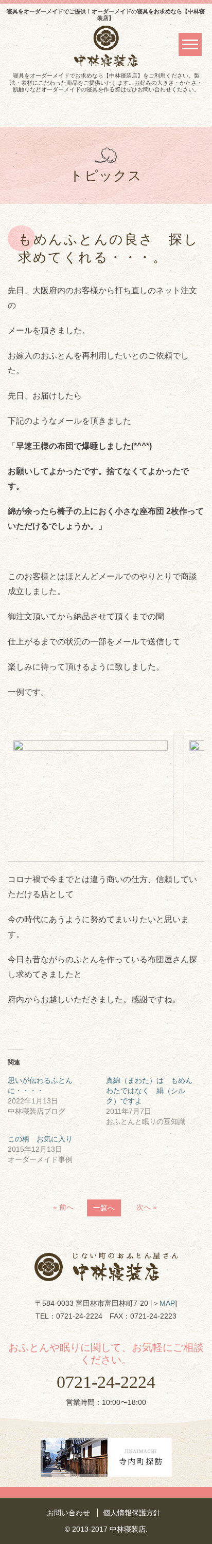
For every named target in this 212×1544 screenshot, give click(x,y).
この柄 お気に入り (40, 1139)
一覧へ (104, 1208)
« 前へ (63, 1207)
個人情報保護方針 (132, 1513)
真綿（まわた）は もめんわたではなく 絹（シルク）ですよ (149, 1090)
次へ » (146, 1207)
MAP (167, 1303)
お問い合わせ (68, 1513)
